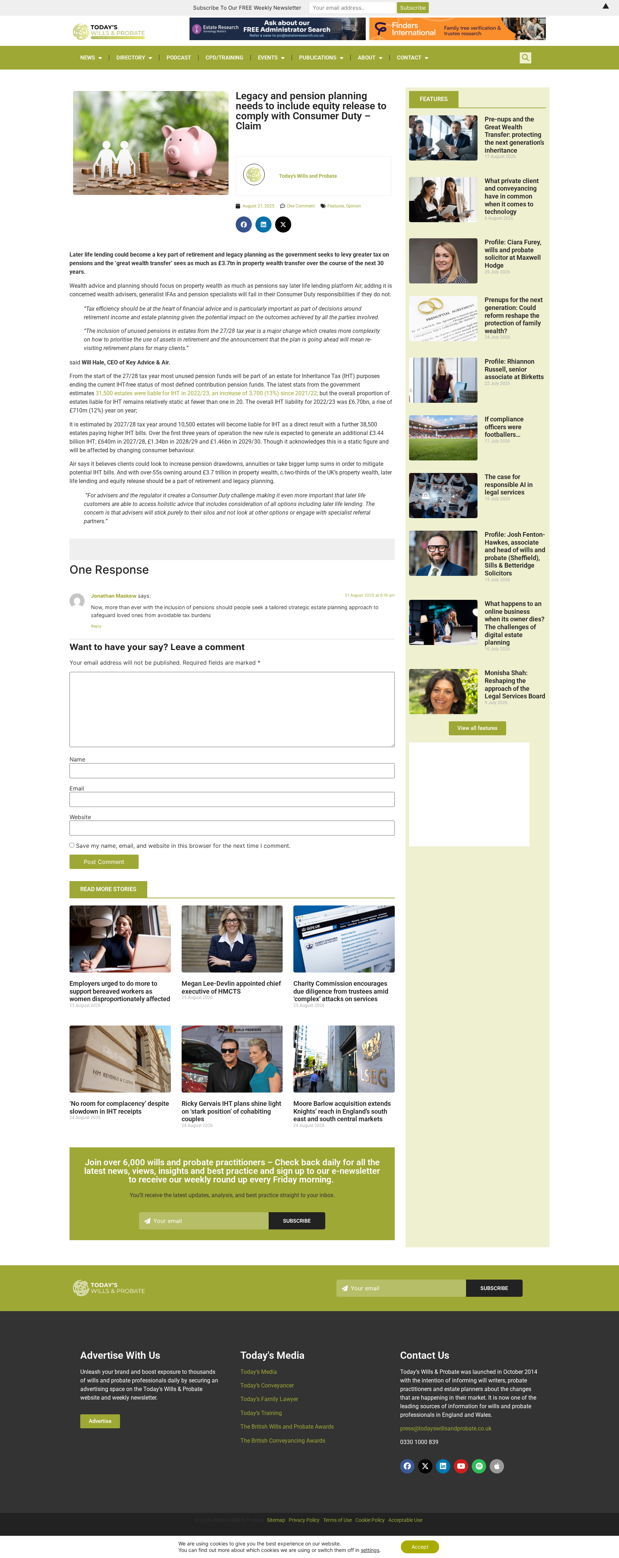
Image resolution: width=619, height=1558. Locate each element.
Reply (96, 626)
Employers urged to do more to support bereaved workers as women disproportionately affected (119, 991)
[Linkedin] (443, 1466)
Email (76, 788)
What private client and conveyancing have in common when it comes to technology (512, 196)
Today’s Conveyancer (267, 1385)
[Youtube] (461, 1466)
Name (77, 759)
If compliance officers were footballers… (504, 426)
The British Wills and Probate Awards (287, 1426)
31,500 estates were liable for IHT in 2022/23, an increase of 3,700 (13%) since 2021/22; (207, 393)
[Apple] (497, 1466)
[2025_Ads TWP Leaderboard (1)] (457, 38)
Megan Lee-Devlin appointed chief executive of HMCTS (231, 987)
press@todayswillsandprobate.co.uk (445, 1428)
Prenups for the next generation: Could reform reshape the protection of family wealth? (514, 315)
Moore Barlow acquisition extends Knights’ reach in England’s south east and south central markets (342, 1111)
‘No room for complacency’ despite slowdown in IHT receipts (119, 1107)
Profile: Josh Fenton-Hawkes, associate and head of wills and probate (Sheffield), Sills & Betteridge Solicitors (515, 554)
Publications (317, 57)
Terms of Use (337, 1520)
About (366, 57)
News (87, 57)
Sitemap (276, 1520)
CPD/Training (224, 57)
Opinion (353, 206)
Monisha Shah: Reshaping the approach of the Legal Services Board (515, 684)
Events (268, 57)
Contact (409, 57)
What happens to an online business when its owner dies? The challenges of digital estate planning (514, 623)
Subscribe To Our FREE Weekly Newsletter (247, 7)
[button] (244, 224)
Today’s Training (261, 1413)
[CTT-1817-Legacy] (469, 844)
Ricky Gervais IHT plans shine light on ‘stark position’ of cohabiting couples (231, 1111)
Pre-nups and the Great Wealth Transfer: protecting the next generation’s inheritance (514, 134)
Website (80, 817)
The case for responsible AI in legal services (509, 484)
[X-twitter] (425, 1466)
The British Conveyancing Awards (282, 1440)
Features (335, 206)
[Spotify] (479, 1466)
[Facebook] (407, 1466)
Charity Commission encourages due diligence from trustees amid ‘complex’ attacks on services (340, 991)
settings (370, 1550)
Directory (130, 57)
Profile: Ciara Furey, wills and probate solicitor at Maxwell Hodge (513, 253)
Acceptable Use (405, 1520)
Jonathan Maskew (113, 596)
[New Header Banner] (277, 38)
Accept (420, 1547)
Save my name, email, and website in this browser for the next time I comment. (183, 846)
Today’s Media (258, 1371)
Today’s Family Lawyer (269, 1399)
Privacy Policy (304, 1520)
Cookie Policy (370, 1520)
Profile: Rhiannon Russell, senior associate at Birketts (514, 369)
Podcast (179, 57)
